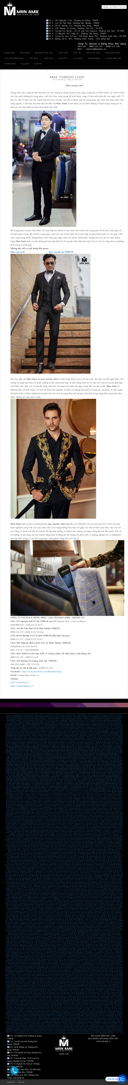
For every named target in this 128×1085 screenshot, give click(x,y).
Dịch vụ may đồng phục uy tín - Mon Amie (45, 731)
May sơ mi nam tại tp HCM (51, 992)
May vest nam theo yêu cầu (32, 912)
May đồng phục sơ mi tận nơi (80, 798)
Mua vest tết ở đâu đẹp (42, 804)
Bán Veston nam (59, 1026)
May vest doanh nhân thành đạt (37, 854)
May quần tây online (94, 801)
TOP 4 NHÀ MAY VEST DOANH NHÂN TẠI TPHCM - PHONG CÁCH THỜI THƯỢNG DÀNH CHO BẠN (87, 780)
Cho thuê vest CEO (31, 798)
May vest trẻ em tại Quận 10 (92, 867)
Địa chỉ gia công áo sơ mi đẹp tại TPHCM (70, 951)
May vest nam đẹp (72, 857)
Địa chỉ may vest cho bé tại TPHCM (58, 823)
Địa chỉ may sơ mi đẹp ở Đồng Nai (102, 920)
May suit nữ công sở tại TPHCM (111, 979)
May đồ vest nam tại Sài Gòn (48, 914)
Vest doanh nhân (14, 875)
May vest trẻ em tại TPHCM (68, 996)
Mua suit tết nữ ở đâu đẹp (61, 839)
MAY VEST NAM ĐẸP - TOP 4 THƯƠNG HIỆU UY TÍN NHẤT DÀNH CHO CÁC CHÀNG (59, 775)
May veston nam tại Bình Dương (32, 1032)
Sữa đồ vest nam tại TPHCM (85, 893)
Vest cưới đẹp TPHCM (22, 931)
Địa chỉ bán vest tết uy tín (90, 805)
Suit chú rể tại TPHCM (68, 837)
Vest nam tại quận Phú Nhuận (59, 1032)
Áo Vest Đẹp (40, 908)
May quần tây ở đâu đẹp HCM (110, 876)
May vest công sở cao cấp (112, 849)
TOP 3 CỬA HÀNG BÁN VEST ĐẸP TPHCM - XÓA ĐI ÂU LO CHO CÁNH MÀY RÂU (87, 787)
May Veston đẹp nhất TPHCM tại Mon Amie (40, 964)
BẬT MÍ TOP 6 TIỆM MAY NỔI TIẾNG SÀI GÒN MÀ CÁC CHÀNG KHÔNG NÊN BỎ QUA (98, 783)
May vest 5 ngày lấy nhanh (22, 826)
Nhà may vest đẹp (14, 903)
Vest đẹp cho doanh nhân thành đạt (40, 856)
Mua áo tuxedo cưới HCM (57, 938)
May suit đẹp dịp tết (53, 830)
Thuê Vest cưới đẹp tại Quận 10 (67, 966)
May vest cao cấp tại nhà (38, 801)
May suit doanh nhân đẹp (44, 909)
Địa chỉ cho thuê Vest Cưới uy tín (93, 966)
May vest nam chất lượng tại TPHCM (41, 945)
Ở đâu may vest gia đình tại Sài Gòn (38, 812)
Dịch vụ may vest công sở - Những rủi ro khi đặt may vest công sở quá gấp (93, 730)
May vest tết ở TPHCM (72, 809)
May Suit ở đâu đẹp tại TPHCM (31, 946)
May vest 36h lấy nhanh (74, 826)
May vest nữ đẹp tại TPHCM (81, 992)
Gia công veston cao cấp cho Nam (15, 951)
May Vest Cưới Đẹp (50, 1012)
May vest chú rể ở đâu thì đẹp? (102, 997)
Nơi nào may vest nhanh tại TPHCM (73, 812)
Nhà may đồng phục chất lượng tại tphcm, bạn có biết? (105, 738)
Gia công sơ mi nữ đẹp (104, 894)
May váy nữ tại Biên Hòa (97, 926)
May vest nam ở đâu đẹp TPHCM (35, 931)
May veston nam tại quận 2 (48, 1030)
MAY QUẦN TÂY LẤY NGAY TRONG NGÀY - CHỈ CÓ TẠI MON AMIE (72, 779)
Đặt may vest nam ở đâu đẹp (81, 887)
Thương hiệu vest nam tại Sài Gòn (62, 914)
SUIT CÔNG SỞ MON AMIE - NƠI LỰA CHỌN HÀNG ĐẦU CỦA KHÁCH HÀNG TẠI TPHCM (54, 750)
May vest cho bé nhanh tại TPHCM (26, 822)
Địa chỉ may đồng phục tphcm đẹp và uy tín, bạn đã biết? (82, 738)
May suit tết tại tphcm (97, 830)
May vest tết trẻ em (108, 839)
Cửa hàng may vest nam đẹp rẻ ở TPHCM (109, 914)
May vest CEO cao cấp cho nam (110, 797)
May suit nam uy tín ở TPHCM (108, 909)
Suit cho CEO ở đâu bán (50, 833)
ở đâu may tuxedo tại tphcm (16, 838)
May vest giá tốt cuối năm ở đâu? (27, 841)
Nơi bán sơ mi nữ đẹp (37, 999)
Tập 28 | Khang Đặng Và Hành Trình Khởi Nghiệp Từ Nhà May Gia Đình (90, 724)
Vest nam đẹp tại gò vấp (25, 916)
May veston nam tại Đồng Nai (18, 1032)
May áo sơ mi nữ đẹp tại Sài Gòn (44, 879)
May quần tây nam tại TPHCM (64, 882)
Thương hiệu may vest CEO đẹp (60, 857)
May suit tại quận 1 (82, 978)
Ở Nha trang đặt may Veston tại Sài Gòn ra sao (65, 971)
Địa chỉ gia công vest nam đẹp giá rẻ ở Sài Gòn (101, 948)
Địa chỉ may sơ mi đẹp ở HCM (17, 881)
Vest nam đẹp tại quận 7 (102, 916)
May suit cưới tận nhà (84, 871)
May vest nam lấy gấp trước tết (84, 959)
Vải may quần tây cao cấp (31, 898)
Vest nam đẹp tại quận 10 (69, 916)
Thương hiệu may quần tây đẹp (80, 876)
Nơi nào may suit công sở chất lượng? (16, 979)
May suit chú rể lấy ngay (45, 846)
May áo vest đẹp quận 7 (58, 907)
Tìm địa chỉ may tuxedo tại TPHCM (97, 835)
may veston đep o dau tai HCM (47, 1022)
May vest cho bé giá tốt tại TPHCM (53, 822)
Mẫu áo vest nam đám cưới (85, 886)
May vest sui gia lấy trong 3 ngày (98, 816)
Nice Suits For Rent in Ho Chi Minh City (105, 905)
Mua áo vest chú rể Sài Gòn (51, 911)
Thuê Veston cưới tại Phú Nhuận (53, 966)
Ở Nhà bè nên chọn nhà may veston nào (24, 973)
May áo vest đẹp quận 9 (37, 907)
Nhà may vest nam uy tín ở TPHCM (16, 946)
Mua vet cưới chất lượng (16, 962)
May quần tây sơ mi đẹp (48, 931)
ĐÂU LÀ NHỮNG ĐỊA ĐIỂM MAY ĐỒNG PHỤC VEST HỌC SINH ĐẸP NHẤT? (36, 763)
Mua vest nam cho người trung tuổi (70, 937)
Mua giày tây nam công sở (96, 861)
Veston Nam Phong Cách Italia (29, 1023)
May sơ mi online (52, 802)
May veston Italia (21, 937)
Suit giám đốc (13, 833)
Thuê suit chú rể (92, 985)
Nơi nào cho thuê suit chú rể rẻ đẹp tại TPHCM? (106, 985)
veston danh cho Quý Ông (49, 1026)
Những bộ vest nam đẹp (106, 887)
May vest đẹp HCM (34, 903)
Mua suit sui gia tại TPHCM (57, 984)
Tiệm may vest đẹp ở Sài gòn (96, 931)
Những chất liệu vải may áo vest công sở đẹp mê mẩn (66, 731)
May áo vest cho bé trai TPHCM (104, 942)
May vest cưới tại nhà (110, 960)
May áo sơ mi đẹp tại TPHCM (94, 892)
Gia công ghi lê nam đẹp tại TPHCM (104, 951)
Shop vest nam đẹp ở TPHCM (108, 937)
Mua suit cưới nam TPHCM (18, 909)
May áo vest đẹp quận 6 (69, 907)
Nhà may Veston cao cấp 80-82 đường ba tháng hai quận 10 (63, 964)
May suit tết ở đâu (116, 830)
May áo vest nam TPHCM (15, 889)
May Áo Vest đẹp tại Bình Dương (64, 1001)
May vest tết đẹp (103, 809)
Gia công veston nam (89, 952)
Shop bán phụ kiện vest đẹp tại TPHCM (107, 934)
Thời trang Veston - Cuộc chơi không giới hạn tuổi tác (34, 955)
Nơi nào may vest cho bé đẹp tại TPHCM (45, 813)
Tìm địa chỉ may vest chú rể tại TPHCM (81, 835)
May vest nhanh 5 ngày (52, 817)
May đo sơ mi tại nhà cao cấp (69, 800)
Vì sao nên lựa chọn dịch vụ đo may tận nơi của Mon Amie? (97, 727)
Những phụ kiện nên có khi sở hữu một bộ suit (17, 870)
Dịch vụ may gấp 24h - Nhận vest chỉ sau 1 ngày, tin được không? (31, 728)
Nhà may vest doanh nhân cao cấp (101, 859)
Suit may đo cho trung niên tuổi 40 (90, 955)
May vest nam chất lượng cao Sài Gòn (77, 918)
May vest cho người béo (57, 937)
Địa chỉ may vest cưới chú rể (68, 945)
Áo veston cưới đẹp (91, 890)
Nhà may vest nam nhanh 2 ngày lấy (19, 852)
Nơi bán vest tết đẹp (100, 805)
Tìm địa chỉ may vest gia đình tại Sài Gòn (43, 811)
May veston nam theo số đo (16, 1026)
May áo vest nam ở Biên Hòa (62, 925)
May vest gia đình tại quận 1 (33, 809)
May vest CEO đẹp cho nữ (96, 795)
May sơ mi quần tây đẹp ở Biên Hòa (15, 926)
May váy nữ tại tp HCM (90, 990)
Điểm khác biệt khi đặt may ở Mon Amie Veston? (33, 720)
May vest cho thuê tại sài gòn (22, 1025)
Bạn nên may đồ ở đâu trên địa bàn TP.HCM (56, 957)
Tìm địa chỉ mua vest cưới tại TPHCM (46, 835)
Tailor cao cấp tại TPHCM (22, 874)
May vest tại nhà (99, 794)
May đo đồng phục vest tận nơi (93, 798)
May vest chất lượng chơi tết (24, 830)
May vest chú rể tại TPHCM (90, 997)
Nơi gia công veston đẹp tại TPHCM (81, 896)
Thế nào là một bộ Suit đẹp (94, 1003)
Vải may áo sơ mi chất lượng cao (69, 897)
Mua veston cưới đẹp (65, 942)
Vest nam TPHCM (61, 886)
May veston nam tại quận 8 (93, 1029)
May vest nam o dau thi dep (29, 1022)
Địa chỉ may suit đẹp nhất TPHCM (32, 1008)
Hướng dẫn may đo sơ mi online (31, 802)
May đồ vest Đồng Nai (19, 920)
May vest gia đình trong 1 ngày (28, 819)
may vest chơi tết (88, 830)
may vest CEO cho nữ (107, 795)
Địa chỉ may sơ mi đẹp (49, 930)
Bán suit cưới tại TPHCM (75, 849)
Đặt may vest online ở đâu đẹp (82, 802)
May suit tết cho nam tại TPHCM (113, 844)
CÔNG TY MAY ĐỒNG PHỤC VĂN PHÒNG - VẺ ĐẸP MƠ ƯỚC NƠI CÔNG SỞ (86, 758)
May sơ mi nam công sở (58, 995)
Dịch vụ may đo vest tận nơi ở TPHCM (81, 797)
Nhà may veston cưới (19, 892)
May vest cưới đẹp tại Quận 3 (77, 960)
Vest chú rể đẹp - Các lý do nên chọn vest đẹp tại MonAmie (73, 1011)
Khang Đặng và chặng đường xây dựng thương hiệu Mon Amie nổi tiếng (40, 723)
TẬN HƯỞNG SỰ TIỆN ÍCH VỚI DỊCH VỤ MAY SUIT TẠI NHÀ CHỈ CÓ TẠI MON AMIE (71, 774)
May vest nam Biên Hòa (17, 927)
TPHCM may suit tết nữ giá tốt (18, 835)
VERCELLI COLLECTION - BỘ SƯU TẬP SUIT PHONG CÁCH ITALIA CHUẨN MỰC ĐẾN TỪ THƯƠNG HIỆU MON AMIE (72, 749)
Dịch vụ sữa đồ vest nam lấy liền (99, 893)
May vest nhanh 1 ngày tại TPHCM (57, 853)
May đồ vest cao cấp (52, 904)
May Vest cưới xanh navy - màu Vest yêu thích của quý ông (24, 1011)
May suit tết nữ (78, 844)
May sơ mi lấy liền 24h (100, 824)
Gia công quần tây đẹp (82, 894)
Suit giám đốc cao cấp (21, 833)
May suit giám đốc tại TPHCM (109, 833)
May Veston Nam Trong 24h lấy (103, 1001)
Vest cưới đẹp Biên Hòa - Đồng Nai (105, 919)
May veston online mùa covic (79, 794)
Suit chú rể (60, 837)
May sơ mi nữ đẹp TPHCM (30, 881)
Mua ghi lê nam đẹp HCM (35, 938)
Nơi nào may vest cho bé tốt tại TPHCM (27, 813)
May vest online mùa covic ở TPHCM (108, 793)
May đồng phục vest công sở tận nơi (26, 871)
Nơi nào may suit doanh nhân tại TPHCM (93, 833)
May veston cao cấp (25, 938)
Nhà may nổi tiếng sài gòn (43, 942)
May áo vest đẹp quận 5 (79, 907)
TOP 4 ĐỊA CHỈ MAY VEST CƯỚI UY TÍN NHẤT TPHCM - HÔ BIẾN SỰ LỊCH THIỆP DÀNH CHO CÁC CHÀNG (38, 780)
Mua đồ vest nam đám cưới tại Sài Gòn (17, 914)
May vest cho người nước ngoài (50, 871)
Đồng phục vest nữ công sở (39, 885)
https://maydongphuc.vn (21, 686)
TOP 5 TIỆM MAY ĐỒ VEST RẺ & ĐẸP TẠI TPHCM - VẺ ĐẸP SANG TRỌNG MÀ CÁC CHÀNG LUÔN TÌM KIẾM (56, 784)
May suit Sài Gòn (14, 944)
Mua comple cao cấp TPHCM (58, 867)
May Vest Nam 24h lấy (112, 1018)
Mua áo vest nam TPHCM (19, 942)
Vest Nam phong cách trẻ (54, 1021)
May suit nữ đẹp (15, 988)
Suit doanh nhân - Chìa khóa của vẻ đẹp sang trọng (20, 721)
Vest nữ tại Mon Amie (108, 870)
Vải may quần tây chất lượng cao (18, 898)
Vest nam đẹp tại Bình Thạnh (36, 916)
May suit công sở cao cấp (56, 846)
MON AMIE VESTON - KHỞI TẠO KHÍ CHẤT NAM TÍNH (28, 786)
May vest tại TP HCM (53, 1033)
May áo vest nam (24, 886)
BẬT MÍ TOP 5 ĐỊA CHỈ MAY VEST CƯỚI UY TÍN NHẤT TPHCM (88, 786)
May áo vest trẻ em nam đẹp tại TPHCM (92, 1021)
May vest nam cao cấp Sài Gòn (92, 918)
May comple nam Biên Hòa (70, 926)
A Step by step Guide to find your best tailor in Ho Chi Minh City (70, 901)
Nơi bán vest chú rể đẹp (71, 997)
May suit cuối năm (49, 845)
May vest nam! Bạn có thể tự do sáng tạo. (51, 993)
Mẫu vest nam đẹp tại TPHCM (72, 886)
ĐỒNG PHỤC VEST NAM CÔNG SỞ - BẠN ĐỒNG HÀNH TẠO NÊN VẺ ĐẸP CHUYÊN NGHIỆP (45, 764)
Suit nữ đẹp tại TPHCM (44, 988)
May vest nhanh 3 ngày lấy (73, 817)
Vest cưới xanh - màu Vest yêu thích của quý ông (20, 975)
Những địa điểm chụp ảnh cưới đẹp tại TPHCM (33, 1019)
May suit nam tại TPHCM (60, 875)
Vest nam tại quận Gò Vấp (71, 1032)
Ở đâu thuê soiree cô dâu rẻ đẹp (52, 982)
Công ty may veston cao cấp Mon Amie (103, 868)
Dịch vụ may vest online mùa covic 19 (30, 794)
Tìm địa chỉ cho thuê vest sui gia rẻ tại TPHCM (63, 811)
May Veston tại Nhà (102, 1018)
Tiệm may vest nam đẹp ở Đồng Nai (88, 925)
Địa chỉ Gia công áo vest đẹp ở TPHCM (88, 951)
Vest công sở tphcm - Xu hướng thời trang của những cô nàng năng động (93, 731)
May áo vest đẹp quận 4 (90, 907)
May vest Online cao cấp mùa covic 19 (46, 794)
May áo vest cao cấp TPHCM (100, 904)
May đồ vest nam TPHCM (92, 885)
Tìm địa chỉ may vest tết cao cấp (58, 806)
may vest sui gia (79, 1021)
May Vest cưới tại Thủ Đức (53, 973)
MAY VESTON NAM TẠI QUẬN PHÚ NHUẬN (30, 963)
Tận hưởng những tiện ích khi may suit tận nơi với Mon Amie (103, 717)
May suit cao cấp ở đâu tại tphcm (85, 834)
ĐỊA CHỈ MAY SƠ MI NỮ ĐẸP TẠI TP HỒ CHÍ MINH (26, 1015)
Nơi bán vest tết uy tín (103, 804)
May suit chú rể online (34, 846)
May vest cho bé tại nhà (13, 822)
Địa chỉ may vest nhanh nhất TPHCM (25, 823)
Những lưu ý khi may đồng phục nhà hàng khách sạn (51, 736)
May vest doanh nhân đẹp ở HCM (103, 854)
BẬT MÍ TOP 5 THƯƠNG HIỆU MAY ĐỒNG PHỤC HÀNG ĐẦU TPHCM (57, 786)
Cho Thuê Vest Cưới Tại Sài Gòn (91, 1018)
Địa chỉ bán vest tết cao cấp (93, 804)
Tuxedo (9, 835)
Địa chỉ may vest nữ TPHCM (77, 942)
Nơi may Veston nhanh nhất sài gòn (86, 963)
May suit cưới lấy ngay (107, 845)
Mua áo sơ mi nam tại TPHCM (61, 930)
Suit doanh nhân (13, 937)
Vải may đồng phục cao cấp (44, 897)
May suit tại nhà (15, 872)
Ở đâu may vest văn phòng (38, 827)
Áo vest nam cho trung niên (97, 886)
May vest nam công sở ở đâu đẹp (82, 945)
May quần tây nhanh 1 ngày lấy (25, 824)
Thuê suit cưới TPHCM (84, 908)
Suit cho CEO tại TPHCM (38, 833)
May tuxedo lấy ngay (43, 844)
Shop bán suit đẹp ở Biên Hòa (95, 929)
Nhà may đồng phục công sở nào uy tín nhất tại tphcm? (73, 736)
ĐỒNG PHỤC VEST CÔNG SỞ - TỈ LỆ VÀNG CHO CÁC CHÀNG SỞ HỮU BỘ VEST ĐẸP (74, 763)
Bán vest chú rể (59, 849)
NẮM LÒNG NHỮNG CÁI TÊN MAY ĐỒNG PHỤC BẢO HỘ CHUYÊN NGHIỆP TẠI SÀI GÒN (93, 756)
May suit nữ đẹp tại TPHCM (105, 986)
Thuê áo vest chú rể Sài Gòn (74, 904)
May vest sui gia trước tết (109, 815)
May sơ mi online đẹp (43, 802)
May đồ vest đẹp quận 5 (110, 903)
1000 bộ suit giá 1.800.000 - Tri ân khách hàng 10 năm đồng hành (61, 719)
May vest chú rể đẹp (20, 879)
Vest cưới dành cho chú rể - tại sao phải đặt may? (75, 867)
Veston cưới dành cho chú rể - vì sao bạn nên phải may (63, 975)
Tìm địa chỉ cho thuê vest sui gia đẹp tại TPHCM (84, 811)
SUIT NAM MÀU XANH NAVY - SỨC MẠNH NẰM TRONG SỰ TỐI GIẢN (80, 772)
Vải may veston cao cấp (75, 900)
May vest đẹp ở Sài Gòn (108, 931)
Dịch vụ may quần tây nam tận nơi (111, 794)
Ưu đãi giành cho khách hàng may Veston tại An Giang (84, 968)
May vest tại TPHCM (24, 872)
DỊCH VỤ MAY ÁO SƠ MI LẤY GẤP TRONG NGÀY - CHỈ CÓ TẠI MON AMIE (46, 782)
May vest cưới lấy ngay (87, 841)
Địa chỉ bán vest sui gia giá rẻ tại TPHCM (75, 823)
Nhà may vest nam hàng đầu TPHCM (42, 940)
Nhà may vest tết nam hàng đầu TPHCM (100, 838)
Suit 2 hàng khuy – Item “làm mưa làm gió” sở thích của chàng (81, 741)
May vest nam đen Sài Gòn (63, 911)
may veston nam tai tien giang (34, 1027)
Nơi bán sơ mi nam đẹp (47, 999)
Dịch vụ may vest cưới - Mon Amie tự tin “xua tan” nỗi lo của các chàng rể (60, 730)
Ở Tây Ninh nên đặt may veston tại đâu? (79, 970)
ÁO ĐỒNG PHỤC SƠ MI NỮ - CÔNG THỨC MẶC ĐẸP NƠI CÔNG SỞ (36, 769)
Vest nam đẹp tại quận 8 (91, 916)
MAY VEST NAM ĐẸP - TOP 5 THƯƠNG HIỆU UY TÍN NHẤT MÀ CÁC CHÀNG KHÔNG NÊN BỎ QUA (86, 782)
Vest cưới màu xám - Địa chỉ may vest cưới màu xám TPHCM (40, 1007)
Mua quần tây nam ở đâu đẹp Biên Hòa (20, 923)
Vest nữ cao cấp (40, 881)
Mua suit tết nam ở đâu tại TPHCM (74, 839)
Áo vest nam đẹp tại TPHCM (90, 874)
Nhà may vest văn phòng (57, 828)
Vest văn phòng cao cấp (50, 827)
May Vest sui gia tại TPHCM (16, 997)
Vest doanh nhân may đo (20, 856)
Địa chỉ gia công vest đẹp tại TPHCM (31, 894)
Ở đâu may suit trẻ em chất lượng (89, 981)
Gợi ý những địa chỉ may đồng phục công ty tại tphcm (87, 746)
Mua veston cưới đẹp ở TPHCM (101, 930)
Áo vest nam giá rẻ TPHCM (58, 887)
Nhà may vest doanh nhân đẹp (15, 860)
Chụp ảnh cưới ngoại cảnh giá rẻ (104, 1019)
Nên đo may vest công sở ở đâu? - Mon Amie (80, 732)
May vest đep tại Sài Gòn (24, 903)
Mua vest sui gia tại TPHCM (54, 815)
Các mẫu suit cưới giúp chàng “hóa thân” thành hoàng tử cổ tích (71, 727)
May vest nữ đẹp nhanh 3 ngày (58, 850)
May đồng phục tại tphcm (108, 1004)
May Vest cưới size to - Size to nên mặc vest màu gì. (51, 1008)
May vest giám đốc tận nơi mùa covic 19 (22, 793)
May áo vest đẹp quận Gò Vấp (76, 905)
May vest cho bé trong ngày (106, 820)
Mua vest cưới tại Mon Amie (99, 962)
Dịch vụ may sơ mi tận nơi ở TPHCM (40, 795)
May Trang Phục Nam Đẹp (66, 1000)
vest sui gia (104, 1021)
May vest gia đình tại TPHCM (42, 819)
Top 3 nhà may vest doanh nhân (57, 791)
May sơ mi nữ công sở (48, 995)
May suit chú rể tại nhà (24, 846)
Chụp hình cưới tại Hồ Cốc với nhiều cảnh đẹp (86, 1019)
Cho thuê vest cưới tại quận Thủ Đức (54, 1023)
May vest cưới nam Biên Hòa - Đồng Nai (53, 922)
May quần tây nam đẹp (28, 992)
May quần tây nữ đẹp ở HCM (39, 878)
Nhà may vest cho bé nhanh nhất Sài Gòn (38, 815)
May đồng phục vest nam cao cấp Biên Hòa (107, 922)
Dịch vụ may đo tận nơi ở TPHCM (43, 798)
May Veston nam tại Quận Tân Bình (54, 1029)
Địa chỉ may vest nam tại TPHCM (50, 882)
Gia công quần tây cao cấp (71, 894)
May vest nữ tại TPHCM (71, 868)
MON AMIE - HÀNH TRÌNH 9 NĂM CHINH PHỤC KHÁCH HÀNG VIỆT (75, 767)
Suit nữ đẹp (66, 988)
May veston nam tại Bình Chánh (108, 1030)
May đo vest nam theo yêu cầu (88, 946)
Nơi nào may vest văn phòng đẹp (75, 827)
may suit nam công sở (31, 981)
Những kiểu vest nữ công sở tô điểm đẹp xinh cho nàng (59, 732)
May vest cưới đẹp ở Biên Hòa (111, 971)
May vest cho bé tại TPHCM (46, 809)
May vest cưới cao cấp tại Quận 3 (47, 978)
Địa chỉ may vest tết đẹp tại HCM (21, 806)
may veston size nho (104, 1025)
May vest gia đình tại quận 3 (80, 819)
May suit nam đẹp (22, 988)
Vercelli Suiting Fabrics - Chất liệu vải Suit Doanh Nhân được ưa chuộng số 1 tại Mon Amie (77, 721)
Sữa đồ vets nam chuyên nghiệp (39, 893)
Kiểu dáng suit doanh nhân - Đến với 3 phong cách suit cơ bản (39, 734)
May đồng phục (75, 1033)
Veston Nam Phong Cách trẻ (95, 1030)
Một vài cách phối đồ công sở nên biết (15, 957)
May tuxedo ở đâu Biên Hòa (31, 925)
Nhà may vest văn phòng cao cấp (107, 827)
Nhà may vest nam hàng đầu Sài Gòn (78, 914)
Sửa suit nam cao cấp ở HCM (44, 889)
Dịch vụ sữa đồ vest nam (112, 893)
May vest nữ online (61, 802)
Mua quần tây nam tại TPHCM (26, 1000)
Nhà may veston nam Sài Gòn (31, 892)
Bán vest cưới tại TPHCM (50, 849)
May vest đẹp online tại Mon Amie (111, 802)
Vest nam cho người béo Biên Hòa (84, 926)
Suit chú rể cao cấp (78, 837)
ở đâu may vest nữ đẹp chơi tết (89, 837)
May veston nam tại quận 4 (24, 1030)
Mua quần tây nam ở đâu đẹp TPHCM (85, 930)
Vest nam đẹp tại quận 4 (18, 918)
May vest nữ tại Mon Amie (36, 993)
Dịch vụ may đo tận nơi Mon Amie (31, 797)
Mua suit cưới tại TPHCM (88, 839)
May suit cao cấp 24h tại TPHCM (100, 834)
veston (21, 1022)
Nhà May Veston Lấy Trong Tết (62, 908)
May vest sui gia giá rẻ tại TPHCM (105, 808)
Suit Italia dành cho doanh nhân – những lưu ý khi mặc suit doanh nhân (38, 1006)
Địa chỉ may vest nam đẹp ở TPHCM (18, 941)
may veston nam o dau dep (80, 1025)
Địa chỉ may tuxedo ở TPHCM (75, 883)
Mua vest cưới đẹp (102, 960)
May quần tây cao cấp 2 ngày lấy (111, 823)
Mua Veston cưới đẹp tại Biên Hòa (81, 929)
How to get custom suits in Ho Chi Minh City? (94, 901)
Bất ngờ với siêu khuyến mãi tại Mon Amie (41, 735)
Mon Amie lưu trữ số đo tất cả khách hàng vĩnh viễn (102, 959)
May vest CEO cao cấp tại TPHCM (32, 863)
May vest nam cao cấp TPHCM (49, 941)
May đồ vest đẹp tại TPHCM (42, 904)
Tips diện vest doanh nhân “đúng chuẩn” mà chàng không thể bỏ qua (105, 732)
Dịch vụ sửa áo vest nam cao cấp (22, 890)
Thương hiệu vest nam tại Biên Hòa (41, 927)
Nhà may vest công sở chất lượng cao (70, 846)
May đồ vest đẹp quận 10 (79, 903)
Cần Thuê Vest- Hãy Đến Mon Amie (94, 1022)
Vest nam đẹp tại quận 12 (48, 916)
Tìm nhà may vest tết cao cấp (31, 835)
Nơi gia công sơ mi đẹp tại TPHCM (18, 896)
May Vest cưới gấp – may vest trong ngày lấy (31, 974)
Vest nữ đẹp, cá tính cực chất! (59, 999)
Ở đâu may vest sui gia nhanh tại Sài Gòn (21, 812)
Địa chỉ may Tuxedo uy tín (63, 885)
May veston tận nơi (39, 871)
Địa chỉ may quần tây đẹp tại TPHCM (24, 878)
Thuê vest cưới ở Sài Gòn (74, 912)
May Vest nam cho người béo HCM (33, 914)
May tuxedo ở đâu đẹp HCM (49, 883)
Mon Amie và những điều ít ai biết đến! (66, 724)
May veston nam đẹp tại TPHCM (76, 861)
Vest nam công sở (102, 856)
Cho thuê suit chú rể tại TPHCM (37, 849)
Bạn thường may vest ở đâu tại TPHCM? (30, 867)
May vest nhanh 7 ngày (31, 817)
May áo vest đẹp (23, 908)
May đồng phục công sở (58, 874)
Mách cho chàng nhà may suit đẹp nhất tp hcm (58, 741)
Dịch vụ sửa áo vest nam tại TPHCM (99, 889)
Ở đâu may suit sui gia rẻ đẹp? (24, 982)
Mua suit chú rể (55, 985)
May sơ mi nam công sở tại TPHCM (34, 995)
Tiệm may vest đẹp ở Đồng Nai (59, 920)
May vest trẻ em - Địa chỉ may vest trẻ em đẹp (51, 974)
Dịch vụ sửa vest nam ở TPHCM (20, 887)
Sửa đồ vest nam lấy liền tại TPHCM (43, 887)
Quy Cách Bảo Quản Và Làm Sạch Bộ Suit (99, 725)
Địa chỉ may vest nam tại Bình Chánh (102, 975)
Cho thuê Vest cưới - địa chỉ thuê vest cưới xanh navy (106, 1007)
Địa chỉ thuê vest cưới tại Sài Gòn (22, 960)
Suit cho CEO (29, 833)
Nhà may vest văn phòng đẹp (62, 827)
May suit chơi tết (61, 830)
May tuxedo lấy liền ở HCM (114, 882)
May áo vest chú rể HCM (39, 911)
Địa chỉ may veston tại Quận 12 (46, 977)
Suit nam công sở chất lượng (68, 979)
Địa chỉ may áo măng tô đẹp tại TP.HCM (110, 1016)
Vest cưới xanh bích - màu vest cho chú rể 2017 (70, 1010)
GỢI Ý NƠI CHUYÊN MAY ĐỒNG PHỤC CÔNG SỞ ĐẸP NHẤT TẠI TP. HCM (44, 761)
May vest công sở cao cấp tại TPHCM (34, 941)
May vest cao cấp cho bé (84, 822)
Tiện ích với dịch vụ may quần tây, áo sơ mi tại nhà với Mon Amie (86, 716)
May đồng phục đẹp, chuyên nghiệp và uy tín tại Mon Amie (63, 746)
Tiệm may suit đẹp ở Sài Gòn (108, 952)
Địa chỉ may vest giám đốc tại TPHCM (98, 857)
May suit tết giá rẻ (26, 831)
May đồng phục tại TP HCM (65, 1033)
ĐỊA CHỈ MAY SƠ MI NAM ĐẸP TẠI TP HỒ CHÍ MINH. (50, 1015)
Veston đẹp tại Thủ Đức (67, 1023)
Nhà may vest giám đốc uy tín (87, 859)
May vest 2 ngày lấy (54, 826)
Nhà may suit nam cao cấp (31, 942)
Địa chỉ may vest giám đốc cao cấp (72, 859)
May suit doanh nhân (48, 865)
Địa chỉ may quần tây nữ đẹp (67, 876)
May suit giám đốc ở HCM (101, 864)
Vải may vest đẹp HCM (40, 900)
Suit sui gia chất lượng (97, 984)
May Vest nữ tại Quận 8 (44, 1003)
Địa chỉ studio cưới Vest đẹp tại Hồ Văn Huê (36, 966)
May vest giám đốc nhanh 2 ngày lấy (94, 852)
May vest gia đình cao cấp (64, 820)
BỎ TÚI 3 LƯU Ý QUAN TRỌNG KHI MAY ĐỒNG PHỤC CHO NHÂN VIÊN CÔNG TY (99, 753)
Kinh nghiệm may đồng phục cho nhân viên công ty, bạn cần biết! (35, 738)
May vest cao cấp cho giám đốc (79, 935)
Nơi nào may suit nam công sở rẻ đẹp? (53, 979)
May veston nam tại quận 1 (60, 1030)
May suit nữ (29, 988)
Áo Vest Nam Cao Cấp (69, 887)
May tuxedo (84, 842)
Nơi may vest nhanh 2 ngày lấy (34, 852)
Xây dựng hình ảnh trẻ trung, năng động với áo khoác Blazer (60, 742)
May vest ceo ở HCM (76, 863)
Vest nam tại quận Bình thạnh (108, 1032)
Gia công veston (98, 952)
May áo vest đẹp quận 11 (15, 907)
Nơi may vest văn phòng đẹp (46, 828)
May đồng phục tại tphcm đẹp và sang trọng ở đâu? (36, 743)
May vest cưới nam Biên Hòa (49, 923)
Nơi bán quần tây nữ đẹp (15, 999)
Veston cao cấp (116, 874)
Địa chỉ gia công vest (44, 894)
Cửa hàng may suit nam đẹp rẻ (31, 909)
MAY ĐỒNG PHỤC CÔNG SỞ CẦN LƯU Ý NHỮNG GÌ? (92, 752)
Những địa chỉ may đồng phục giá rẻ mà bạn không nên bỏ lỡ (37, 746)
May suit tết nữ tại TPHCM (88, 844)
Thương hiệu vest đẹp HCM (110, 901)
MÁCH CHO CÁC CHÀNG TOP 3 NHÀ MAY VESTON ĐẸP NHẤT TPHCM (33, 791)
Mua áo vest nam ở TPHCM (18, 933)
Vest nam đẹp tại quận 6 (113, 916)
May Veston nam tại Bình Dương (75, 1027)
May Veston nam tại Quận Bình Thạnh (23, 1029)
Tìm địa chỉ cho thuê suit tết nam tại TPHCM (33, 837)
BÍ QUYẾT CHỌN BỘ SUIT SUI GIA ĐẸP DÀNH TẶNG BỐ (45, 757)
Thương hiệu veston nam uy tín (56, 892)
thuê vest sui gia (72, 1021)
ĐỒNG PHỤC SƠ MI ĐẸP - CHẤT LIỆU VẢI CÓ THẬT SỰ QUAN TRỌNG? (42, 767)
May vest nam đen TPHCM (54, 934)
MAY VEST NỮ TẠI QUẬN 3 (69, 1003)
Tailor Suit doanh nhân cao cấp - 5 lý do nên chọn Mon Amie (26, 736)
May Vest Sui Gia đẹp (27, 997)
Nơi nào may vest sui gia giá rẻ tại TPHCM (55, 812)
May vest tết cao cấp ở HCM (35, 806)
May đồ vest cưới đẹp (53, 903)
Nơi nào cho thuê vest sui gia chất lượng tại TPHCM (85, 813)
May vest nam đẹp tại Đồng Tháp (37, 970)
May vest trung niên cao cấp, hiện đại (74, 955)
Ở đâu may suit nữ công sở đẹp (81, 979)
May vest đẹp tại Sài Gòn (33, 875)
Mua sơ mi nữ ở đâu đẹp (57, 990)
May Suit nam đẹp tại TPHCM (56, 988)
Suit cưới (46, 837)
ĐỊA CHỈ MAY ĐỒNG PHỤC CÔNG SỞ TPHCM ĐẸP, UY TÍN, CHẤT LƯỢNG (77, 747)
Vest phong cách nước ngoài (95, 1023)
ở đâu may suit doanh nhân (78, 833)
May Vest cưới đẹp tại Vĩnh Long (49, 968)
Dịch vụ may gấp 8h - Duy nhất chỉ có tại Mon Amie (75, 728)
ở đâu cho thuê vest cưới (39, 838)
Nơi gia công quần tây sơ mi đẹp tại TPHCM (66, 948)
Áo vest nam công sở (111, 889)
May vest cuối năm (77, 841)
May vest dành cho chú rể (75, 854)
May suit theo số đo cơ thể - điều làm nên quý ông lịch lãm (75, 956)
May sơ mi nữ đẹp (61, 992)
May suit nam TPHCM (61, 935)
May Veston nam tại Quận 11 (69, 1029)
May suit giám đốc (111, 864)
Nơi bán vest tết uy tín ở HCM (69, 804)
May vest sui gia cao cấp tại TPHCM (73, 806)
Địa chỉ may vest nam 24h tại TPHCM (42, 823)
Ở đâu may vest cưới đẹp (52, 960)
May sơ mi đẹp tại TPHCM (76, 865)
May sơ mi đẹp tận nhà (105, 800)
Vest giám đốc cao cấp (96, 853)
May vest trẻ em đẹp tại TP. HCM (113, 957)
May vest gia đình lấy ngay (27, 820)
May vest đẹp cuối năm (39, 841)
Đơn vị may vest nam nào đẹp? (17, 948)
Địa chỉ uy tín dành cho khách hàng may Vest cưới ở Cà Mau (87, 967)
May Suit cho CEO (60, 834)
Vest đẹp (38, 1022)
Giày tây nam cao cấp (51, 861)
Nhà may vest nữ (80, 874)
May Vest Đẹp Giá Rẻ (77, 1000)
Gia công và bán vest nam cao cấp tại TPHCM (32, 951)
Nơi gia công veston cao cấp (52, 896)
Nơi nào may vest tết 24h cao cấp (60, 809)
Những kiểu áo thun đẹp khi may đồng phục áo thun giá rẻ (98, 736)
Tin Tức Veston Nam (111, 1021)
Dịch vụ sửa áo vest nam (68, 890)
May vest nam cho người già (47, 933)
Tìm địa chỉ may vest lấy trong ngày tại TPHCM (24, 811)
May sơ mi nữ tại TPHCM (38, 992)
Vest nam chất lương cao (78, 919)
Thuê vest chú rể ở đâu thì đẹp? (45, 997)
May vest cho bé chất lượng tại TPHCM (69, 822)
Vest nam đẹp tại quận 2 (39, 918)
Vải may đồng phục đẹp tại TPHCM (15, 897)
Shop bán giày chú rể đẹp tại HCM (29, 1016)
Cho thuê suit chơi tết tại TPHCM (87, 831)
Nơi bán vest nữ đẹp (105, 999)
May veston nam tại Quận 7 (45, 867)
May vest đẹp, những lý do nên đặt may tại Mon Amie (52, 959)
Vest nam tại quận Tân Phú (96, 1032)
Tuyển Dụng (10, 64)
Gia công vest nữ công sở (51, 949)
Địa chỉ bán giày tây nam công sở (109, 861)
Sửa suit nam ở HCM (56, 889)
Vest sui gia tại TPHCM (51, 870)
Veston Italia (69, 935)
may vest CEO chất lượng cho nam (15, 797)
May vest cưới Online (63, 962)
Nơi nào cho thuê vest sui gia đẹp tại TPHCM (63, 813)
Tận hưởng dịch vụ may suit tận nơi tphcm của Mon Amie (77, 717)
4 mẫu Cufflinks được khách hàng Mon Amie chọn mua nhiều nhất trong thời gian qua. (40, 724)
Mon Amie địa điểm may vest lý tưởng (104, 865)
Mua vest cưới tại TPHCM (39, 839)
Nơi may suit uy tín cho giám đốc (99, 863)
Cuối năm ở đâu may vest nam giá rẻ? (25, 848)
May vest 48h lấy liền (93, 826)
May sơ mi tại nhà (114, 800)
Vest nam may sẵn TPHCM (34, 886)
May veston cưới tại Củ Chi (110, 973)
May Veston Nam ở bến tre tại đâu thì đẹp (105, 968)
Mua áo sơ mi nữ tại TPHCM (40, 1000)
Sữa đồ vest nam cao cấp (73, 893)
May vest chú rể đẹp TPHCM (92, 934)
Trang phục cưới (104, 806)
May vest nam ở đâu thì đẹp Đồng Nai (44, 920)
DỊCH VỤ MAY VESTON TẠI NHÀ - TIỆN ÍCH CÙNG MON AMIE (105, 774)
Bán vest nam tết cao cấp (110, 805)
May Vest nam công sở (40, 996)
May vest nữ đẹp (44, 1021)
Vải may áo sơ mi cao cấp (97, 897)
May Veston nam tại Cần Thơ (20, 1027)
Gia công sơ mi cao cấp (31, 896)
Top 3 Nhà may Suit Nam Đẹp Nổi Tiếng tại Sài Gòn (26, 967)
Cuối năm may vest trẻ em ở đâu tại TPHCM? (78, 848)
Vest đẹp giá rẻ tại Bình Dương (34, 1025)
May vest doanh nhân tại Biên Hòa (109, 929)
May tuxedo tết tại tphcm (99, 842)
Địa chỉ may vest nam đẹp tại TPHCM (102, 940)
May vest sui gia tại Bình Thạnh (69, 816)
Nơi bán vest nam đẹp (115, 999)
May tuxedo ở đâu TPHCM (17, 934)
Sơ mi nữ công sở (68, 995)
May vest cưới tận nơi (97, 872)
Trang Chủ (9, 53)
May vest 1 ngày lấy (64, 826)
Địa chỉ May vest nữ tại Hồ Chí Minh (32, 1021)
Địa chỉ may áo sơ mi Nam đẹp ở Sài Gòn (80, 1012)
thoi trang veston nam (12, 1022)
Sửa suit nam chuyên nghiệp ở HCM (30, 889)
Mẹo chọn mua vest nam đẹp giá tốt (49, 1001)
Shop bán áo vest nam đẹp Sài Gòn (63, 915)
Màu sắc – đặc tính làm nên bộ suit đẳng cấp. (47, 989)
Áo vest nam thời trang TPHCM (78, 944)
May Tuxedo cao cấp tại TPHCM (111, 883)
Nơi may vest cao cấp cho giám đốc (15, 864)
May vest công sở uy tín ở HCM (99, 849)
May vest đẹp (80, 860)
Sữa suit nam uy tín (83, 892)
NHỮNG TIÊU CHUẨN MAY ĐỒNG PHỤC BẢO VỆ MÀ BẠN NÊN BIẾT (26, 756)
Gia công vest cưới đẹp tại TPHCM (104, 949)
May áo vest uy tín (15, 908)
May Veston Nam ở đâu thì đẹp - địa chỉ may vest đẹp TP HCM (89, 1004)
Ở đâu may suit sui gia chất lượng (59, 981)
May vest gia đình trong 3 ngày (15, 819)
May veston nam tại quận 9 (81, 1029)
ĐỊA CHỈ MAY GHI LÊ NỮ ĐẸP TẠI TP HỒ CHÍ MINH (93, 1014)
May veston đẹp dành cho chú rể (69, 860)
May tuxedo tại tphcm (22, 844)
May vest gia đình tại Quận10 (21, 809)
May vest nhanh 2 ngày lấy (85, 817)
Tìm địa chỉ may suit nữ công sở (102, 978)
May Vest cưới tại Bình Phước (95, 970)
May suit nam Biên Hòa (28, 927)
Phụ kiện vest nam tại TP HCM (91, 1015)
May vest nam (80, 997)
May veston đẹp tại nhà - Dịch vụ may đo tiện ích (37, 741)
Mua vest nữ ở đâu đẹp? (68, 990)
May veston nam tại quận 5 (12, 1030)
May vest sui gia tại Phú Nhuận (55, 816)
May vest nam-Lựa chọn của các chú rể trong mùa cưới (34, 953)
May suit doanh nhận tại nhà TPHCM (97, 871)
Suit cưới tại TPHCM (52, 837)
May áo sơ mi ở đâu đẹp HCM (58, 879)
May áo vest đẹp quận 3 (101, 907)
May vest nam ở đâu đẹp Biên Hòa (44, 926)
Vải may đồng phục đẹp (56, 897)
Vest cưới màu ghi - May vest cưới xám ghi (64, 1007)
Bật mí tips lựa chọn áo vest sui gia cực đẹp (55, 728)
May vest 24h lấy (93, 822)
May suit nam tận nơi (74, 871)
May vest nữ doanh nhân (14, 857)
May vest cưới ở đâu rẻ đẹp (56, 945)
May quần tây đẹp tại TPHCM (89, 878)
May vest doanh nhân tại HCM (22, 865)
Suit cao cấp (58, 833)
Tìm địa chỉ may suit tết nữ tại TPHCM (114, 835)
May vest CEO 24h (12, 854)
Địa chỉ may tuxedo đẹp (49, 944)
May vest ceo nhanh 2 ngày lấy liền (66, 852)
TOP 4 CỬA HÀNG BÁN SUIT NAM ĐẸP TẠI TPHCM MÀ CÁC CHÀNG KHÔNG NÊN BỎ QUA (29, 776)
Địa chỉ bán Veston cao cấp (100, 963)
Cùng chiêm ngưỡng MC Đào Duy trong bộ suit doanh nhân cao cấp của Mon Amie (85, 953)
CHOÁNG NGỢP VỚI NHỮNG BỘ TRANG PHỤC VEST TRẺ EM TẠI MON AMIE (33, 774)
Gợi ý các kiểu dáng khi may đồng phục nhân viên (19, 745)
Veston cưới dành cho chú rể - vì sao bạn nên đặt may (49, 1011)
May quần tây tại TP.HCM (99, 957)
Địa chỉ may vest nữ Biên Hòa (28, 929)
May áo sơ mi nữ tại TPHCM (90, 942)
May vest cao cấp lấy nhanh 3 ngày (44, 850)
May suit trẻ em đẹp (41, 984)
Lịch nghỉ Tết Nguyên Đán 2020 (30, 804)
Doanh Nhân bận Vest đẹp (49, 908)
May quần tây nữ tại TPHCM (26, 885)
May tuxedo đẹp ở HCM (104, 885)
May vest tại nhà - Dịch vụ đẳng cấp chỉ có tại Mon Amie (35, 719)
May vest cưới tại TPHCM (57, 841)
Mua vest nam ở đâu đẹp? (79, 990)
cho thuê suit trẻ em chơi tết (66, 831)
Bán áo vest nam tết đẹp (81, 804)
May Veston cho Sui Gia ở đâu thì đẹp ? (32, 1001)
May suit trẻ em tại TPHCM (30, 984)
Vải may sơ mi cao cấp (79, 898)
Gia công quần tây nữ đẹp (59, 952)
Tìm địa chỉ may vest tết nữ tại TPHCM (63, 835)
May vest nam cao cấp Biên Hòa (15, 929)
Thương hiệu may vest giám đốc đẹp (28, 857)
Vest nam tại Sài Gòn (17, 876)
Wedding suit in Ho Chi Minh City (20, 901)
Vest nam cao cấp (101, 881)
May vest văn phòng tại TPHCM (70, 828)
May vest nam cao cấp (100, 946)
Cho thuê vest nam (39, 876)
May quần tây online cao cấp (72, 801)
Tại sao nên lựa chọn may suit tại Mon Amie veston (40, 956)
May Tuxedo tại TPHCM (81, 885)
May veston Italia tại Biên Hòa (30, 926)
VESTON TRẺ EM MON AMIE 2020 (108, 749)
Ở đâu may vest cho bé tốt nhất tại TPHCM (19, 808)
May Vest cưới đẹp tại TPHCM (99, 841)
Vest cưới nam (45, 890)
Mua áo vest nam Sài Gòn (105, 915)
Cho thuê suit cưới (26, 849)
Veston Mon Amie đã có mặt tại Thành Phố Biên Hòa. (20, 919)
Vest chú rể (110, 834)
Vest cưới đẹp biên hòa (39, 930)
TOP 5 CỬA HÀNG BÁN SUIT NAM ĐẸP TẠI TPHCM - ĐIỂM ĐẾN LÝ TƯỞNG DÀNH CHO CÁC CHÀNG (55, 783)
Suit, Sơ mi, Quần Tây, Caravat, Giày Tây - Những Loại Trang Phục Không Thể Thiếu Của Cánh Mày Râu (34, 1014)
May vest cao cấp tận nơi (37, 800)
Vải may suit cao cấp (16, 900)
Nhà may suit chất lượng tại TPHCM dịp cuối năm (22, 839)
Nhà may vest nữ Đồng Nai (13, 922)
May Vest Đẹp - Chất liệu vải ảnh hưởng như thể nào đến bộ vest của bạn (97, 1000)
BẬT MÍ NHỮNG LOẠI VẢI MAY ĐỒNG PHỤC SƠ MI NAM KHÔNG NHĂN (51, 771)
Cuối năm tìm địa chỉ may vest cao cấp (102, 846)
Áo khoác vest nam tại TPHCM (84, 881)
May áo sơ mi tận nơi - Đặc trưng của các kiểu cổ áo (61, 716)
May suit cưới (16, 845)
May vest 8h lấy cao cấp (114, 826)
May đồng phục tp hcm (108, 1033)
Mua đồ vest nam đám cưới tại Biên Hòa (80, 923)
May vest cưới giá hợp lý (15, 867)
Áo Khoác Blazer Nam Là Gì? (65, 1018)
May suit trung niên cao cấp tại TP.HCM (106, 955)
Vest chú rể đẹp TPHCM (83, 933)
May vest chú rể (110, 841)
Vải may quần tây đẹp (41, 898)
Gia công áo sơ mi (39, 952)
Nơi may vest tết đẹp (46, 806)
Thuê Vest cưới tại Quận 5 (79, 966)
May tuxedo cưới (100, 883)
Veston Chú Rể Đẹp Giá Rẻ (98, 989)
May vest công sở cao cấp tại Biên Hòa (86, 927)
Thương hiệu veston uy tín (43, 859)
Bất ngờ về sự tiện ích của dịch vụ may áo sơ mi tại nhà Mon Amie (23, 717)
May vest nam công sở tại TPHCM (17, 996)
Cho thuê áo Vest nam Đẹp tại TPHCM (110, 1023)
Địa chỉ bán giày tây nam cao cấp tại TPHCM (19, 861)
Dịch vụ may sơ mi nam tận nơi (70, 795)
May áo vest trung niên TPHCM (37, 944)
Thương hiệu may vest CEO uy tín (30, 859)
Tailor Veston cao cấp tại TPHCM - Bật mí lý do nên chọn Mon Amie (94, 735)
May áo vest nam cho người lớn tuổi (32, 933)
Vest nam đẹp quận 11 (59, 916)
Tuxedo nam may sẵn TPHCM (61, 883)
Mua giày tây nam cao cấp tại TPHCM (38, 861)
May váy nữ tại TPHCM (15, 938)
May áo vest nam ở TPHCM (59, 933)
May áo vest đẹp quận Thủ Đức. (48, 905)
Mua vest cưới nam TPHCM (40, 935)
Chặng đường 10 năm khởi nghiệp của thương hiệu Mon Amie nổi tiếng (75, 725)
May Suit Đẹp (73, 885)
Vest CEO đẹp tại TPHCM (72, 856)
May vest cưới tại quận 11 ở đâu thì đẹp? (61, 977)
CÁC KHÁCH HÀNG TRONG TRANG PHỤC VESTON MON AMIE (83, 771)
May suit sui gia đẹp (80, 984)
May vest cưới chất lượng (52, 962)
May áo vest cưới (111, 904)
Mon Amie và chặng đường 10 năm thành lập (50, 725)
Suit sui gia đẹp (89, 984)
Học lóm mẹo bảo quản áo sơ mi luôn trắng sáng (57, 953)
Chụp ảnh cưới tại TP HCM (96, 1033)
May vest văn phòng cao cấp (33, 828)
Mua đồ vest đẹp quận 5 (99, 903)
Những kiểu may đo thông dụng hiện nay (86, 868)
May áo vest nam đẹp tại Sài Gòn (93, 915)
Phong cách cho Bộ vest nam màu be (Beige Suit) (48, 1018)
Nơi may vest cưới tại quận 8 (100, 977)
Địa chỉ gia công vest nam (17, 894)
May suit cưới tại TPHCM (69, 909)
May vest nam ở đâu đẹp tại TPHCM (48, 886)
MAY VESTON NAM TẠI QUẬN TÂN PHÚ (50, 963)
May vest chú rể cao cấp (33, 842)
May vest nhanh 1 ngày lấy (97, 817)
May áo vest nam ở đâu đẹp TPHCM (18, 912)
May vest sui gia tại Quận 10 (30, 816)
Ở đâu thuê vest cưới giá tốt (64, 960)
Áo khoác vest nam (108, 886)
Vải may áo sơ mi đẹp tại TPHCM (83, 897)
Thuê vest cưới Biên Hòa (108, 926)
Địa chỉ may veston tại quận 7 (113, 977)
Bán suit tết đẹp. (106, 831)
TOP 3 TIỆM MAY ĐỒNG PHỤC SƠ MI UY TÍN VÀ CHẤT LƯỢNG (81, 764)
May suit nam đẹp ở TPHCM (94, 909)
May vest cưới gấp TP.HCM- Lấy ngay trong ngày (29, 959)
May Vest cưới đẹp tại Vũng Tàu (52, 970)
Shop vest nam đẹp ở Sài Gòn (104, 912)
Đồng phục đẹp (31, 870)
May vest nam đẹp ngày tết (83, 809)
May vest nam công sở (22, 850)
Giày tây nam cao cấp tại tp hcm (75, 1016)
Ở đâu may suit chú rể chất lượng (74, 981)
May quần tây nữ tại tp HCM (110, 990)
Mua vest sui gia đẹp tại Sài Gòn (67, 815)
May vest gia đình (107, 817)
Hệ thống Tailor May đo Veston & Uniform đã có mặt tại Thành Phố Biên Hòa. (48, 919)
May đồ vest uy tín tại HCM (16, 904)
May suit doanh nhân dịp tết (42, 830)
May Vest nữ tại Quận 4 (115, 1001)
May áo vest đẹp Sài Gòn (25, 905)
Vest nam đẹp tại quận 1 (50, 918)
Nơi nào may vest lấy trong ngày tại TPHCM (109, 812)
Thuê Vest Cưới (71, 1022)
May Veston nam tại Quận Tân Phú (90, 1027)
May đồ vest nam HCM (43, 912)
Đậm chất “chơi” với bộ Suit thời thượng (87, 739)
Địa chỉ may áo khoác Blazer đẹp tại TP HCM (108, 1015)
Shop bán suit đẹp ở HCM (105, 944)
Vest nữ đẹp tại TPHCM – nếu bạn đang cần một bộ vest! (72, 993)
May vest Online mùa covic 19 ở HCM (74, 793)
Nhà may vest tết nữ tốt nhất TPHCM (83, 838)
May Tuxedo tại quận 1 (72, 978)
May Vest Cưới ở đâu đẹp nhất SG (21, 1004)
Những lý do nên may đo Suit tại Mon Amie (105, 739)
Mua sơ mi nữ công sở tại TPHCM (104, 993)
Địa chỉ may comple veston (44, 892)
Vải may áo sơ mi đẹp (107, 897)
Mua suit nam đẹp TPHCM (92, 935)
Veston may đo (29, 856)
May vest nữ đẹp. (105, 992)
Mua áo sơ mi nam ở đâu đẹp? (53, 1000)
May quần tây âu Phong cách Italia (112, 989)
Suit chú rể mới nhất (41, 986)
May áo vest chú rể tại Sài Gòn (87, 904)
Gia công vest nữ (80, 952)
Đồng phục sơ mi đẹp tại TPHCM (35, 874)
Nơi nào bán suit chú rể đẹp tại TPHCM (79, 985)
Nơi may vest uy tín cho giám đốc (31, 864)
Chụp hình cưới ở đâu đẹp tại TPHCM (52, 1019)
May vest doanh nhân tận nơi (63, 854)
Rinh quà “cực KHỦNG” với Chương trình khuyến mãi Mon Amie (65, 735)
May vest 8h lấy (101, 822)
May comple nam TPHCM (114, 930)
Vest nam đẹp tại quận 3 (28, 918)
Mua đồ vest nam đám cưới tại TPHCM (72, 938)
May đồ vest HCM (14, 940)
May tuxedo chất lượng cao (90, 882)
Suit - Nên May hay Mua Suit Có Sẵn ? (29, 1018)
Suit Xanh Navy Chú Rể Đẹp (86, 989)
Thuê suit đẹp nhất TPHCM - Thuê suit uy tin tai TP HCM (63, 1004)
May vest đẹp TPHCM (44, 903)
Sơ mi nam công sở (77, 995)
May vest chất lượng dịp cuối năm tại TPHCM (59, 842)
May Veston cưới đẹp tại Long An (97, 971)
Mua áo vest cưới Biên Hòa (58, 926)
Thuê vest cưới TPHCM (84, 937)
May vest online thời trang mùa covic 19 (63, 794)
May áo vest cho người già (95, 937)
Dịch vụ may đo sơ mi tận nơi (84, 795)
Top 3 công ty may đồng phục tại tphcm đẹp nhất (59, 738)
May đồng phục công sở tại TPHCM (47, 875)
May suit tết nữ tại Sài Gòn (99, 844)
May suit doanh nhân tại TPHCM (32, 834)
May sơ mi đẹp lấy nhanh (75, 824)
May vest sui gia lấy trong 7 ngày (83, 816)
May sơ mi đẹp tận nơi (57, 800)
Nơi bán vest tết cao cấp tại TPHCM (52, 805)
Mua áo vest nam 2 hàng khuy (26, 945)
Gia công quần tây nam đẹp (70, 952)
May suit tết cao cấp (42, 831)
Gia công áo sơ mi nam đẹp (17, 952)
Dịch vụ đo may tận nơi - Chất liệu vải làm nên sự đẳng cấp (36, 716)
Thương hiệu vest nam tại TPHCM (26, 940)
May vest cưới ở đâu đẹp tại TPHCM (48, 948)
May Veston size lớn (84, 1026)
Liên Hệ (38, 64)
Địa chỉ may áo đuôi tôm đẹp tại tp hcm (60, 1016)
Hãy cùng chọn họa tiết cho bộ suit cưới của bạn (96, 723)
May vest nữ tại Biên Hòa (55, 929)
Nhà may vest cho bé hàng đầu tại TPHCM (59, 808)
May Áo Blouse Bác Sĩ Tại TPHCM (16, 1001)
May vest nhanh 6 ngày (41, 817)
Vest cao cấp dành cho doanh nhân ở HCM (57, 856)
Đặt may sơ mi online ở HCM (17, 802)
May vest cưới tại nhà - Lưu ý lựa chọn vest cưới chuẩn (46, 714)
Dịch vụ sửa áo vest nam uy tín (55, 890)
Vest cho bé (109, 809)
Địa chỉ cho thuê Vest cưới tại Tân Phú (80, 973)
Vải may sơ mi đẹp (89, 898)
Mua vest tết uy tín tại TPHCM (29, 805)
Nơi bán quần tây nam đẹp (26, 999)
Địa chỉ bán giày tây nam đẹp (62, 861)
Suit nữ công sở (39, 981)
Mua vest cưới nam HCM (109, 911)
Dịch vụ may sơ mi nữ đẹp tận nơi (56, 795)
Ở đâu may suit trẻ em (115, 981)
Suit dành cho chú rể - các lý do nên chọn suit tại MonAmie (91, 1006)
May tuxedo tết (91, 842)
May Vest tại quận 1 (90, 978)
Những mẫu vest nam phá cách (25, 1033)
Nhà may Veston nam (41, 1023)
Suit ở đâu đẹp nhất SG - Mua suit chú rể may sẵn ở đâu (26, 989)
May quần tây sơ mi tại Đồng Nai (74, 920)
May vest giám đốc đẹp (115, 854)
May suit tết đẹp (33, 831)
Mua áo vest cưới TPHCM (94, 933)
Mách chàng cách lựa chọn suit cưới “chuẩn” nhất (36, 742)
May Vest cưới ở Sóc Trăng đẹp (107, 967)
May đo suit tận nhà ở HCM (63, 871)
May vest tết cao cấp (94, 809)
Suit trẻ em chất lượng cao (91, 982)
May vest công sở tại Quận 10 (29, 868)
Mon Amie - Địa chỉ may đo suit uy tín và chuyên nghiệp (55, 720)
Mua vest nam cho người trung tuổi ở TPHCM (58, 912)
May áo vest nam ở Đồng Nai (26, 922)
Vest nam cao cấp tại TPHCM (82, 857)
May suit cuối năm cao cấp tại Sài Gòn (94, 845)
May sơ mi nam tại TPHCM (70, 874)
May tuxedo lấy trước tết (33, 844)
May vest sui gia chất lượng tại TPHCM (76, 808)
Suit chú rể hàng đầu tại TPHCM (19, 986)
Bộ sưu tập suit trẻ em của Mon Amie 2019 (76, 870)
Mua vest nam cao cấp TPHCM (109, 941)
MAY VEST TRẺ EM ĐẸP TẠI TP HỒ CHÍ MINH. (73, 1015)
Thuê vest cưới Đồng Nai (38, 922)
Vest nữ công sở (49, 996)
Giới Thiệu (25, 53)
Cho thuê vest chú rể (101, 848)
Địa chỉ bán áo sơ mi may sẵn (102, 878)
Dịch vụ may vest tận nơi (26, 800)
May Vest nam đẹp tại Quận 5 (20, 978)
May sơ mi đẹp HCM (24, 882)
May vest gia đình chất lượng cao (51, 820)
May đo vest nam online (70, 802)
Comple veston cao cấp (85, 889)
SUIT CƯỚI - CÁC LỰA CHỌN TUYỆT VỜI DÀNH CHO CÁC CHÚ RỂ (93, 760)
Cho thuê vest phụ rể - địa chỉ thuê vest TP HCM (84, 1007)
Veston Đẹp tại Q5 (64, 1021)
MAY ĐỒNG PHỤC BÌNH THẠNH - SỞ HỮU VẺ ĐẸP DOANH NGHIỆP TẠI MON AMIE (63, 754)
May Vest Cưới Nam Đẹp (15, 1012)
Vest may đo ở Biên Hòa (109, 923)
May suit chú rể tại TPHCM (13, 846)
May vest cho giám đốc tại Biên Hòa (63, 923)
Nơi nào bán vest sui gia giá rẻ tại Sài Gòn (105, 813)
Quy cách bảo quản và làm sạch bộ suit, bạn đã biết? (106, 741)
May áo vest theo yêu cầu (13, 905)
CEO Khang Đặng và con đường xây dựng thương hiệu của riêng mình (70, 723)
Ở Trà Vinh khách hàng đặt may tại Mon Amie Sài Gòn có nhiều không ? (27, 968)
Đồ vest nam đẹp (31, 887)
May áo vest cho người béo (79, 934)
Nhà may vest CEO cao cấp (16, 859)
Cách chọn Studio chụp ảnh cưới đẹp (68, 1019)
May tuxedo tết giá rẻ (110, 842)
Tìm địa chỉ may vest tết (12, 830)
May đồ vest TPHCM (14, 945)
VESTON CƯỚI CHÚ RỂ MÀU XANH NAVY (41, 975)
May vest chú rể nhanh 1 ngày (29, 853)
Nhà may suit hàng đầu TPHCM (56, 909)
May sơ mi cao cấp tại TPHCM (101, 879)
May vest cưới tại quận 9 (88, 977)
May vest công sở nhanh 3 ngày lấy (73, 850)
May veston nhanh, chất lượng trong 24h (38, 960)
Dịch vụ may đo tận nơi (68, 798)
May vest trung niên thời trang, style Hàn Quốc (56, 955)
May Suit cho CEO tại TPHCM (71, 834)
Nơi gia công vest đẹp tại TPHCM (66, 896)
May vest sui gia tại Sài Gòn (18, 816)
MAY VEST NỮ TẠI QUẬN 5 (56, 1003)
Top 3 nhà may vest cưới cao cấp (71, 791)
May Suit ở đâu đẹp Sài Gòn (16, 911)
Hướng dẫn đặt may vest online (96, 802)
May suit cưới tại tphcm (25, 845)
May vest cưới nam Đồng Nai (88, 920)
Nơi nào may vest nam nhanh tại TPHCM (90, 812)
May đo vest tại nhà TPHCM (62, 872)
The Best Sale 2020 (44, 53)
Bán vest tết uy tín (40, 805)
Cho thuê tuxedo (110, 848)
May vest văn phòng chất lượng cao (18, 828)
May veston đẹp (86, 883)
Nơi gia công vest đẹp (107, 896)
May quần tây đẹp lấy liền (50, 824)
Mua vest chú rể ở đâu (50, 839)
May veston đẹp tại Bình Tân (65, 973)
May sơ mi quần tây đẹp (15, 935)
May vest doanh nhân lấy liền (50, 854)
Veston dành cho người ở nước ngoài (71, 1026)
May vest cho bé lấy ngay (39, 822)
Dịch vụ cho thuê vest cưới (80, 1022)
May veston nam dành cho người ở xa (97, 1026)
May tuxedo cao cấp (61, 844)
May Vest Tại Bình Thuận (111, 1026)
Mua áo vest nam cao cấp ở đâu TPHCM (65, 941)
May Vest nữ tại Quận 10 (19, 1003)
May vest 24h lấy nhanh (103, 826)
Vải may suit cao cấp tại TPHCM (101, 898)
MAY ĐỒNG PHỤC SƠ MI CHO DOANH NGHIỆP (19, 747)
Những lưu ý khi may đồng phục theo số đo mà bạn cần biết (23, 731)
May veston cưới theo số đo (28, 1026)
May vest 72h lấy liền (83, 826)
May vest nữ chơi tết (14, 841)
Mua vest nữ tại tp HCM (21, 990)
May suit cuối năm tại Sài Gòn (60, 845)
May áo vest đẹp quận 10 (26, 907)
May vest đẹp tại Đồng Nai (64, 970)
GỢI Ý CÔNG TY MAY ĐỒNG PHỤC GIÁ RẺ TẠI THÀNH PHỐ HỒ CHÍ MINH (39, 760)
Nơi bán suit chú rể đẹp (20, 985)
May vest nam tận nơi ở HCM (48, 872)
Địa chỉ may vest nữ (23, 875)
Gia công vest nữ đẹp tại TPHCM (84, 948)
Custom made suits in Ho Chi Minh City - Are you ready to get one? (94, 900)
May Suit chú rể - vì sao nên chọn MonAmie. (84, 975)
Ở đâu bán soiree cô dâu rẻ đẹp (37, 982)
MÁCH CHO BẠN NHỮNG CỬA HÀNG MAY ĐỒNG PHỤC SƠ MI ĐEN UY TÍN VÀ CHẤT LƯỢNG (77, 768)
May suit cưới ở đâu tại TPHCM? (38, 845)
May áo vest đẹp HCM (35, 905)
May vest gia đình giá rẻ (39, 820)
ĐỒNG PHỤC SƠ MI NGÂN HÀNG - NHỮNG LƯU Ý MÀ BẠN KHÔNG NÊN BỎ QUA (77, 765)
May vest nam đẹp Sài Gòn (105, 918)
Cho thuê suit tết (75, 831)
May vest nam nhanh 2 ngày (80, 852)
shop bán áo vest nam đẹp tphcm (82, 941)
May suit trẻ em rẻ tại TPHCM (17, 984)
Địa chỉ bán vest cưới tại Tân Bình (96, 973)
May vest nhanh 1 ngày (71, 853)
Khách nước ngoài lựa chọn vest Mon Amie (94, 870)
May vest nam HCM (51, 935)
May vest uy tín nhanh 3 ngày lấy (88, 850)
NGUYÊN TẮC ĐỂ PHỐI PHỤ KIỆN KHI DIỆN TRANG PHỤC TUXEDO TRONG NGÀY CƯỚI (33, 768)
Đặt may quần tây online (84, 801)
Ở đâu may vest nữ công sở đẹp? (89, 995)
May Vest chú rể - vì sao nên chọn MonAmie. (96, 1011)
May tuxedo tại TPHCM (15, 885)
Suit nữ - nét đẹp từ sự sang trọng (88, 988)
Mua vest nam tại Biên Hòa (16, 930)
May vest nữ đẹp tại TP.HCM (87, 957)
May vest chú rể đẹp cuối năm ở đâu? (19, 842)
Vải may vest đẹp (65, 900)
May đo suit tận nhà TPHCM (112, 871)
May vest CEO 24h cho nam (20, 798)
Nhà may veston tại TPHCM (35, 890)
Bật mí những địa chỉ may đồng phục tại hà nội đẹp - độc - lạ (41, 739)
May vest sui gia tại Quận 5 (42, 816)
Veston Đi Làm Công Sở (74, 989)
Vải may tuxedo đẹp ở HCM (51, 885)
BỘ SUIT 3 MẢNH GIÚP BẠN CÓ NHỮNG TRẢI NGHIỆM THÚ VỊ (89, 750)
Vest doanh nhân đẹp (93, 856)
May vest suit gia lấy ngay (80, 815)
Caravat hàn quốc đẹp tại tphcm (44, 1016)
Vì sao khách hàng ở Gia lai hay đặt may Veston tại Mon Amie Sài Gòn (39, 971)
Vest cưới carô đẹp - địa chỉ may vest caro (17, 1007)
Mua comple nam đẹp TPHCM (27, 935)
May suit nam (92, 854)
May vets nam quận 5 (47, 874)
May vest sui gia (90, 815)
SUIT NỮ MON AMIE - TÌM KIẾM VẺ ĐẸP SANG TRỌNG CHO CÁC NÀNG (103, 769)
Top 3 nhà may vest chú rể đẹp (85, 791)
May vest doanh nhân (58, 865)
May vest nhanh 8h (109, 822)
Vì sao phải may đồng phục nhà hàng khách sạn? (40, 745)
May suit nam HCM (108, 908)
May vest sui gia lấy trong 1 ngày (112, 816)
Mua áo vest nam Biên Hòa (100, 927)
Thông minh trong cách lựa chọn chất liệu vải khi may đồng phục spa (62, 743)
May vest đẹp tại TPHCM (24, 883)
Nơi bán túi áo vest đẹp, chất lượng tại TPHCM (36, 949)
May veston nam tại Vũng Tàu (46, 1032)
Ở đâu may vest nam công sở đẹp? (104, 995)
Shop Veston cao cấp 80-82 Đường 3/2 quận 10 (86, 964)
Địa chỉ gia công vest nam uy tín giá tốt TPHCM (87, 949)
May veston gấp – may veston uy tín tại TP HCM (93, 1008)
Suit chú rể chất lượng (31, 986)
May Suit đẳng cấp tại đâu (43, 967)
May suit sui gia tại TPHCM (70, 984)
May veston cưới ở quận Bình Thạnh (17, 977)
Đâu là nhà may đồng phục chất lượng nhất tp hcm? (84, 742)
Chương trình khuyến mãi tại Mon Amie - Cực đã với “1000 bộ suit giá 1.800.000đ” (70, 734)
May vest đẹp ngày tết (99, 839)
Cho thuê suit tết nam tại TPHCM (14, 849)
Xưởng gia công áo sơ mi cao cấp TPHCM (67, 949)
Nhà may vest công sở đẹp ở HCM (41, 848)
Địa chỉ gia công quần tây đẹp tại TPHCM (52, 951)
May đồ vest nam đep (89, 903)
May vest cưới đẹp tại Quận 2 (60, 978)
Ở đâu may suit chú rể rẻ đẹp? (65, 982)
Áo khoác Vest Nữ (112, 1012)
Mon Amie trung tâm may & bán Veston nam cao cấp (19, 964)
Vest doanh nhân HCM (99, 911)
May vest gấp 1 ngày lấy (95, 999)
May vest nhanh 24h (21, 817)
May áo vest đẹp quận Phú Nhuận (62, 905)
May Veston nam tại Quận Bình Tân (39, 1029)
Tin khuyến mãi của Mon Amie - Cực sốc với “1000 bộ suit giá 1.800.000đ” (103, 734)
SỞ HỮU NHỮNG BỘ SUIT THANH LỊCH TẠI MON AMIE (95, 784)
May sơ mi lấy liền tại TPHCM (88, 824)
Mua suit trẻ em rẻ (102, 982)
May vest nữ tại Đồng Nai (30, 920)
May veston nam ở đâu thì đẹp (60, 1022)
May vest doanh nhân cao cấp (88, 864)
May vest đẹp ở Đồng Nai (67, 922)
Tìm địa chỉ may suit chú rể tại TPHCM (15, 837)
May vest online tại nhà (90, 794)
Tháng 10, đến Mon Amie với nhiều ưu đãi (47, 864)
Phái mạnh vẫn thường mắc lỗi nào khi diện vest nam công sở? (33, 732)
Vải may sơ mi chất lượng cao (53, 898)
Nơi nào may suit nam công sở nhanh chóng (34, 979)
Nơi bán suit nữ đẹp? (62, 986)
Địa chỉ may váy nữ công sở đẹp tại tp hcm (92, 1016)
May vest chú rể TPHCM (71, 933)
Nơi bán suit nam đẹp (72, 986)
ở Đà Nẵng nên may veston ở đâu (83, 971)
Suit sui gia (105, 984)
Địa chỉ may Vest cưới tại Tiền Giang (22, 970)
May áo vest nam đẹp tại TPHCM (108, 892)
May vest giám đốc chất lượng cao (83, 853)
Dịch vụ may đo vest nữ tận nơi (45, 797)
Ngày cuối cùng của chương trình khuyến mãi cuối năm (66, 739)
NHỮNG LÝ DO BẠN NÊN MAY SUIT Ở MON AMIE (76, 790)
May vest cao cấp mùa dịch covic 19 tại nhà (40, 793)
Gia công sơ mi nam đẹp (93, 894)
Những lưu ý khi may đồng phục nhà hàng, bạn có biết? (63, 745)
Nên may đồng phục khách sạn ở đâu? (83, 745)
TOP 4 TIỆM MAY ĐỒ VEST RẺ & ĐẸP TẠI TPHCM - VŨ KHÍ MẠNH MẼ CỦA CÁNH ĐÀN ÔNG (59, 778)
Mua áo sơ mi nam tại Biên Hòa (35, 923)
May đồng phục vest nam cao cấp (106, 867)
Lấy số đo (78, 58)
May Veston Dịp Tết (74, 908)
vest (19, 1022)
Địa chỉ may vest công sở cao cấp (86, 846)
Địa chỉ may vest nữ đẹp (79, 996)
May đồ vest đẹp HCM (62, 904)
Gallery (25, 64)
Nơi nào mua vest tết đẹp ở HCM (55, 804)
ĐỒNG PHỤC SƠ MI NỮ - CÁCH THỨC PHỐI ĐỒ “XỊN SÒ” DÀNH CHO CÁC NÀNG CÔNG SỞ (35, 765)
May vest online (19, 804)
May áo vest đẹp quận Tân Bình (89, 905)
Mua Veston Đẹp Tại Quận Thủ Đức (80, 1023)
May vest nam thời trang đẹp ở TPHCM (98, 945)
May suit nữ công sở (21, 981)
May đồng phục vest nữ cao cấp (92, 944)
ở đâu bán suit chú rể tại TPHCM (68, 838)
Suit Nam (106, 1012)
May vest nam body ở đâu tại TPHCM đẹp (47, 946)
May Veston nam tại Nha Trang (47, 1027)
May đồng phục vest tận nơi (106, 798)
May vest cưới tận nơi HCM (36, 872)
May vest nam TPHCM (28, 911)
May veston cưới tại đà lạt (108, 970)
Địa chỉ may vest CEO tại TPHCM (57, 859)
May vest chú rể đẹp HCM (87, 911)
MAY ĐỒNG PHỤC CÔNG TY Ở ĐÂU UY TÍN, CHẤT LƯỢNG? (45, 747)
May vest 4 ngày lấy (32, 826)
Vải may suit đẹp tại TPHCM (114, 898)
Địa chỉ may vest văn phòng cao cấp (24, 827)
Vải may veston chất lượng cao (27, 900)
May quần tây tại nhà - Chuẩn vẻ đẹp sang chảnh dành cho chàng (51, 717)
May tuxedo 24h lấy (70, 844)
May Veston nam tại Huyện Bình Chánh (106, 1027)
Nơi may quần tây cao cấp (28, 876)
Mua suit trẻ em (109, 982)
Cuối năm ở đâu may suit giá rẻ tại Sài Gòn (59, 848)
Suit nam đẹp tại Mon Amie (74, 988)
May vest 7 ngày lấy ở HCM (112, 824)
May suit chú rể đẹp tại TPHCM (96, 908)
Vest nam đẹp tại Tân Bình (13, 916)
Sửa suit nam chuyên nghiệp (80, 890)
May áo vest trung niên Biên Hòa (43, 929)
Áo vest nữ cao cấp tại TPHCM (107, 996)
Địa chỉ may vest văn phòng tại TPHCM (91, 827)
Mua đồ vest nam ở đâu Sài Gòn (93, 914)
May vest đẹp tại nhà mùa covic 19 (57, 793)
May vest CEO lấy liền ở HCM (23, 854)
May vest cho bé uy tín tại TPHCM (92, 820)
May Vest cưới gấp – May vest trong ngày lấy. (72, 1008)
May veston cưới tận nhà (13, 871)
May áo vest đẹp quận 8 (47, 907)
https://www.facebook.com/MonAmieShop (42, 671)
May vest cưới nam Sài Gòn (75, 911)
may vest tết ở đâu (69, 830)
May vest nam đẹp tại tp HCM (94, 992)
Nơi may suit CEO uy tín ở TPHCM (91, 860)
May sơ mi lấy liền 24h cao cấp (63, 824)
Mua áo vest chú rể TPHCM (42, 934)
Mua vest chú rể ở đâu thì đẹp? (58, 997)
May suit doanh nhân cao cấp (96, 941)
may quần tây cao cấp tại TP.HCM (73, 957)
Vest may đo (113, 940)
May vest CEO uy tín (44, 863)
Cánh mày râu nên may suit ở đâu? (95, 956)
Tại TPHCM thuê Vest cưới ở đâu (108, 966)
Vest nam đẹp (94, 919)
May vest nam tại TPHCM (36, 883)
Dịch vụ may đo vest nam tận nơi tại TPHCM (62, 797)
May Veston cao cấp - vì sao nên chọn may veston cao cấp (91, 974)
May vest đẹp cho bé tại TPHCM (77, 820)
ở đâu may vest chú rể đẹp (101, 837)
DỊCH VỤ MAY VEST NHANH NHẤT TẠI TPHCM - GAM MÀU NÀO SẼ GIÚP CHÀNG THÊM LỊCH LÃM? (40, 772)
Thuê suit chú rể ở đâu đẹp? (114, 984)
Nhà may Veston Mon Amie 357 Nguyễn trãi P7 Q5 (107, 964)
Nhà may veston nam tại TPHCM (45, 860)
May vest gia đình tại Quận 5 (68, 819)
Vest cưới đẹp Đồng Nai (79, 922)
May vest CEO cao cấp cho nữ (96, 797)
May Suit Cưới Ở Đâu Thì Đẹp (32, 1003)
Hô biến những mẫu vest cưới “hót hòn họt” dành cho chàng (32, 730)
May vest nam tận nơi (107, 872)
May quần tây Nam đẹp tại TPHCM (63, 1012)
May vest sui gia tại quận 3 (91, 808)
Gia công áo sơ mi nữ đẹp (29, 952)
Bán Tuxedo (66, 849)
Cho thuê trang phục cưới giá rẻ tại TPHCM (94, 823)
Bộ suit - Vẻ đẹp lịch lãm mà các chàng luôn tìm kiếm (29, 725)
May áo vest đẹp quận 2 (111, 907)
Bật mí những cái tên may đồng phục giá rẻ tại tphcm (103, 745)
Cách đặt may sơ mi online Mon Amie (107, 801)
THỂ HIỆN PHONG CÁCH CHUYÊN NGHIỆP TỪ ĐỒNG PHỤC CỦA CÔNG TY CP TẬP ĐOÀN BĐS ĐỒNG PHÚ (55, 752)
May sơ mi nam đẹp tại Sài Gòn (87, 879)
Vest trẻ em (97, 996)
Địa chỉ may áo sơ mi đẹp (71, 881)
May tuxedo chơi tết (52, 844)
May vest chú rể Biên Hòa (28, 930)
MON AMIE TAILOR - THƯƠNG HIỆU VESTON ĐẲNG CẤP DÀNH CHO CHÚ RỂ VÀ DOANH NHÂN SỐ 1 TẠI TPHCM (77, 776)
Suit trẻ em (48, 984)
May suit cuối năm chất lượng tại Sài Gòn (76, 845)
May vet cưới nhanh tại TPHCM (39, 962)
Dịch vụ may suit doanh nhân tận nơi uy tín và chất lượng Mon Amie (20, 714)
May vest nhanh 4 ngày (63, 817)
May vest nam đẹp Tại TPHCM (112, 946)
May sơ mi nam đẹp (70, 992)
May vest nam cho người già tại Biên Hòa (47, 925)
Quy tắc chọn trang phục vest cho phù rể (95, 728)
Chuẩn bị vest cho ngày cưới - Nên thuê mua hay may (35, 957)
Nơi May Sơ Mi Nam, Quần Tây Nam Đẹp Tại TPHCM (83, 1001)
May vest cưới (17, 252)
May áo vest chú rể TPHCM (29, 934)
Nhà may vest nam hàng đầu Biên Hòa (57, 927)
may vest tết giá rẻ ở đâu (79, 830)
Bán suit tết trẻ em (98, 831)
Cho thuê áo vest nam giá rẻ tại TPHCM (65, 1025)
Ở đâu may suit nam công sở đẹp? (96, 979)
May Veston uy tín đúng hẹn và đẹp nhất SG (69, 963)
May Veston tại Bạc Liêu (68, 967)
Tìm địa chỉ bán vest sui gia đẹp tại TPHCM (91, 806)
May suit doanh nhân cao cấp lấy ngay (47, 834)
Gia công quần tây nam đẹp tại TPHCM (57, 894)
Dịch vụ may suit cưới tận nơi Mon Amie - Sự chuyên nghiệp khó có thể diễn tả (75, 714)
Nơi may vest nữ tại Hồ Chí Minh (17, 1021)
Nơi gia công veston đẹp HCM (96, 896)
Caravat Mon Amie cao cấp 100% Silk (16, 723)
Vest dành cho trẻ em (12, 1010)
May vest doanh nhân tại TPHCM (37, 865)
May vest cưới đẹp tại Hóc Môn (39, 973)
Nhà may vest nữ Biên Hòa (19, 925)
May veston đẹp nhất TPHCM (102, 890)
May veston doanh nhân (77, 864)
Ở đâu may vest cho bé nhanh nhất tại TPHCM (39, 808)
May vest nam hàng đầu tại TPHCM (104, 874)
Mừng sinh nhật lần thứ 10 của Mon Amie (76, 720)
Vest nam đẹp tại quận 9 (81, 916)
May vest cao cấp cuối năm (75, 842)
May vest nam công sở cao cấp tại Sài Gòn (29, 915)
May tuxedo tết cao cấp (12, 844)
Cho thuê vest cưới (93, 848)
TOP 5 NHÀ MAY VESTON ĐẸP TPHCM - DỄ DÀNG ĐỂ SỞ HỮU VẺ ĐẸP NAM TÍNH (49, 787)
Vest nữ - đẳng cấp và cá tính (79, 999)
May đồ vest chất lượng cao (29, 904)
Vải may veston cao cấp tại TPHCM (53, 900)
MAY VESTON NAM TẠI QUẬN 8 (113, 962)
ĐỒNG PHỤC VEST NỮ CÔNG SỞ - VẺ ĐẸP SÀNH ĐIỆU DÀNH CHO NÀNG (79, 761)
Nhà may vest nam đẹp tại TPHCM (32, 948)
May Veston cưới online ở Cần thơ (64, 968)
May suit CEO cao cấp (104, 860)
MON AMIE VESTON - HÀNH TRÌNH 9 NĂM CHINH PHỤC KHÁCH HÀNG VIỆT (26, 749)
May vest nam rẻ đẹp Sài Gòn (62, 918)
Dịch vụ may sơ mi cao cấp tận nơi (23, 795)
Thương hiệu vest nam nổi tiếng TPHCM (101, 875)
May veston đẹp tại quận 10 (76, 977)
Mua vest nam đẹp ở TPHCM (94, 887)
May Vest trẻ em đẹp (89, 996)
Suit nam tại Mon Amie (101, 988)
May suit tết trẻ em (108, 828)
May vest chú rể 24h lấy (44, 842)
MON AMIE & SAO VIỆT (97, 757)
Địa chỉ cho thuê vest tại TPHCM (71, 892)
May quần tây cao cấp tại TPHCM (62, 878)
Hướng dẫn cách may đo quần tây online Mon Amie (55, 801)
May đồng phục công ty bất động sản (95, 876)
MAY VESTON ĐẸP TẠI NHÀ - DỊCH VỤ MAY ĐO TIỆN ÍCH (34, 789)
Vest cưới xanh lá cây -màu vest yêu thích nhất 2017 (92, 1010)
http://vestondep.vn (19, 682)
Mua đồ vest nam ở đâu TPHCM (72, 940)
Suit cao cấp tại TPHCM (67, 833)
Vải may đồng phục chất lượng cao (31, 897)
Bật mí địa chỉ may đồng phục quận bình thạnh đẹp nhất (88, 743)
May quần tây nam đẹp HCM (76, 878)
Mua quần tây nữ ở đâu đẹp (32, 990)
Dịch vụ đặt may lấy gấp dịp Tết (70, 959)
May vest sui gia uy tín (99, 815)
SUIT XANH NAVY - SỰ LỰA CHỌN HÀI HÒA (67, 760)
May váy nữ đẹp (99, 990)
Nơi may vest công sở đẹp (86, 849)
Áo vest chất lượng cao (32, 908)
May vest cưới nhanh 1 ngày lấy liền (110, 852)
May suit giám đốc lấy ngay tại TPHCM (95, 828)
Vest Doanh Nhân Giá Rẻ (63, 989)
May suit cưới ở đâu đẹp (57, 956)
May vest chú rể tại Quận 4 (33, 978)
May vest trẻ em (11, 879)
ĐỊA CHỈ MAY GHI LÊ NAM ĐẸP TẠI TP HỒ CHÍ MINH (69, 1014)
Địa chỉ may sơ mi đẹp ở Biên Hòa (103, 925)
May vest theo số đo (39, 1026)
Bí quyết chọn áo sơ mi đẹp (74, 962)
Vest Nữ (77, 53)
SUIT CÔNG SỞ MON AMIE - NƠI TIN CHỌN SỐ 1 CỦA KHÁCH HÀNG (96, 778)
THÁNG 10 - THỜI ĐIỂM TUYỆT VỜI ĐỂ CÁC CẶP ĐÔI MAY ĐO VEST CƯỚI (65, 789)
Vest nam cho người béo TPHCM (89, 938)
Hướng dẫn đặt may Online (17, 1019)
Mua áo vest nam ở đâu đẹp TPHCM (63, 944)
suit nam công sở (47, 981)
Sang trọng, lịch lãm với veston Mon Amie (57, 868)
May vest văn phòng (82, 828)
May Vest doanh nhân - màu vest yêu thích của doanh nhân (66, 1006)
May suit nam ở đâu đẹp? (93, 986)
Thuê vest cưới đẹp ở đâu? (86, 962)
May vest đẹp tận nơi (47, 800)
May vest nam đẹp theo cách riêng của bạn (21, 993)
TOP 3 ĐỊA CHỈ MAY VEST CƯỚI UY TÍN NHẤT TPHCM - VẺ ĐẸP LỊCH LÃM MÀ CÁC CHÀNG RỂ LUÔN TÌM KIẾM (38, 790)
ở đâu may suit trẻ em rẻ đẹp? (103, 981)
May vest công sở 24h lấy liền (53, 831)
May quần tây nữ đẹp (18, 992)
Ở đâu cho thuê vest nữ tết (27, 838)
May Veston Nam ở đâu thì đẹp (56, 967)
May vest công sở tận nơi (73, 872)
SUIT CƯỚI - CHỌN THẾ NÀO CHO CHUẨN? (105, 763)
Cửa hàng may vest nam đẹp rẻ (86, 940)
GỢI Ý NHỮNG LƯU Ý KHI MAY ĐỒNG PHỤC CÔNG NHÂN (66, 753)
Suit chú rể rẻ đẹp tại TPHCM (44, 985)
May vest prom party (61, 870)
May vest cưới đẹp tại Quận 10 (90, 960)
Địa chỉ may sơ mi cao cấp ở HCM (72, 879)
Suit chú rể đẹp (49, 986)
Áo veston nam (65, 889)
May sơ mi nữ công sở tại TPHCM (18, 995)
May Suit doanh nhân (20, 834)
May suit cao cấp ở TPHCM (82, 909)
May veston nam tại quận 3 (36, 1030)
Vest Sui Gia (35, 997)
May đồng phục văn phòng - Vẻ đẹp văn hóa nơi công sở (107, 742)
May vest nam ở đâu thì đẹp (70, 931)
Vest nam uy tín (87, 919)
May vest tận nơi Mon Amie (14, 800)
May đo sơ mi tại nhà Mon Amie (83, 800)
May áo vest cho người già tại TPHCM (89, 912)
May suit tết (33, 830)
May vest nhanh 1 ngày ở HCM (43, 853)
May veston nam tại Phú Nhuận (32, 977)
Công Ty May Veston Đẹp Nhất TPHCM (111, 1022)
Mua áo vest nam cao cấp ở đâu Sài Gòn (47, 915)
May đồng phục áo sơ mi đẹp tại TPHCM (52, 876)
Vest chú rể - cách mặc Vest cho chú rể (70, 974)
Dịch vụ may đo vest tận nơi (57, 798)
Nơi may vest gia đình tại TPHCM (22, 815)
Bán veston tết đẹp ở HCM (78, 805)
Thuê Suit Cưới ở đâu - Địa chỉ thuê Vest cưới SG (39, 1004)
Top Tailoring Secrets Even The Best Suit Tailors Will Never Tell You (42, 901)
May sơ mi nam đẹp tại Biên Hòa (97, 923)
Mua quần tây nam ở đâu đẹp (45, 990)
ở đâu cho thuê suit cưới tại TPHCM (52, 838)
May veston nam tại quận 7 (105, 1029)
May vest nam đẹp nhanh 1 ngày (16, 853)
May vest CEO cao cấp (87, 863)
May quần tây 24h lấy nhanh (38, 824)
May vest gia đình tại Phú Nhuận (106, 819)
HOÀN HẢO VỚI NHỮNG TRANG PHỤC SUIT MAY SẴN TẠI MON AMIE (75, 757)
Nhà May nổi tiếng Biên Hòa (67, 929)
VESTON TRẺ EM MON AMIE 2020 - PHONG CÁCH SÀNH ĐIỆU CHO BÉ (69, 769)
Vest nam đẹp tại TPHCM (90, 993)
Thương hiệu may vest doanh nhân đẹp (44, 857)
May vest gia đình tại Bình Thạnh (14, 820)
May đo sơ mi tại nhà (94, 800)
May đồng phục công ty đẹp (30, 879)
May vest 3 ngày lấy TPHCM (44, 826)
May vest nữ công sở (107, 830)
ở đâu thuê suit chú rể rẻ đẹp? (79, 982)
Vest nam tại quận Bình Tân (84, 1032)
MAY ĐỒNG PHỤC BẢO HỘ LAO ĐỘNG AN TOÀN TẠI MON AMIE (57, 756)
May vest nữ (92, 883)
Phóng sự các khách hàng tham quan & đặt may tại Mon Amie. (45, 721)
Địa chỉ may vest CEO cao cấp (17, 863)
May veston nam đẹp (57, 860)
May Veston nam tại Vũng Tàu (61, 1027)
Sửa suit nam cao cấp (113, 890)
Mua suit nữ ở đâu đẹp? (82, 986)
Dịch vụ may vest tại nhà (19, 801)
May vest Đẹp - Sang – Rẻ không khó (73, 946)
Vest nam (88, 999)
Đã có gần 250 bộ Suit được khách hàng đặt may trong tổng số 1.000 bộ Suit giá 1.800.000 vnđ (37, 727)
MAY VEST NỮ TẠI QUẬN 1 (82, 1003)
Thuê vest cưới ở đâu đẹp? (16, 868)
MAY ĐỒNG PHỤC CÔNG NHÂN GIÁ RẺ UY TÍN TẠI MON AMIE (38, 753)
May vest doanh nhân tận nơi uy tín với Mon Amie (103, 714)
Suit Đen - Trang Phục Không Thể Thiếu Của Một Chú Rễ (33, 1012)
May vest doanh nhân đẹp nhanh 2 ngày (50, 852)
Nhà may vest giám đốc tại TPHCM (30, 860)
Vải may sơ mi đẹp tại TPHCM (67, 898)
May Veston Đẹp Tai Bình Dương (49, 1025)
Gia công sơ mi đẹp (41, 896)
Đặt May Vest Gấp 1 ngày (77, 1018)
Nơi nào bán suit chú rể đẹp (64, 985)
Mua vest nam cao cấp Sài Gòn (78, 915)
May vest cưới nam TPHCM (67, 934)
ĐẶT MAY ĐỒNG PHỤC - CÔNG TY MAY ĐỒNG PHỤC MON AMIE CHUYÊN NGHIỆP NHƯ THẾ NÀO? (44, 758)
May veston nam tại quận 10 (72, 1030)
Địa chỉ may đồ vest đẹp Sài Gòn (66, 903)
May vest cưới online (68, 841)
